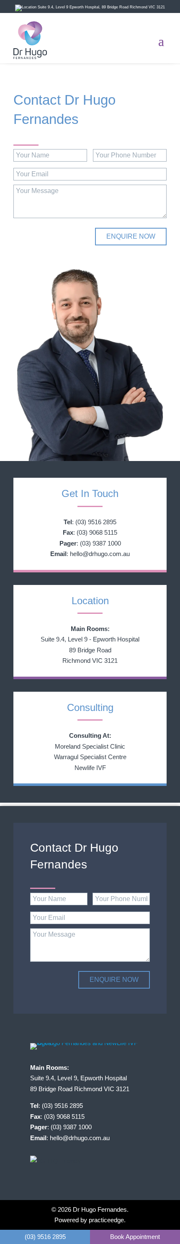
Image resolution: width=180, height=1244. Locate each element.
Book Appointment (135, 1236)
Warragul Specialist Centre (90, 756)
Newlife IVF (90, 767)
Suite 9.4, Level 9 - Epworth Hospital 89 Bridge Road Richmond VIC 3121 (90, 650)
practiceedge (106, 1219)
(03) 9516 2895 (95, 521)
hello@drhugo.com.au (100, 553)
